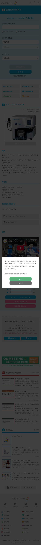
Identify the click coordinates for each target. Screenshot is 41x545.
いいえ (20, 283)
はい (20, 279)
